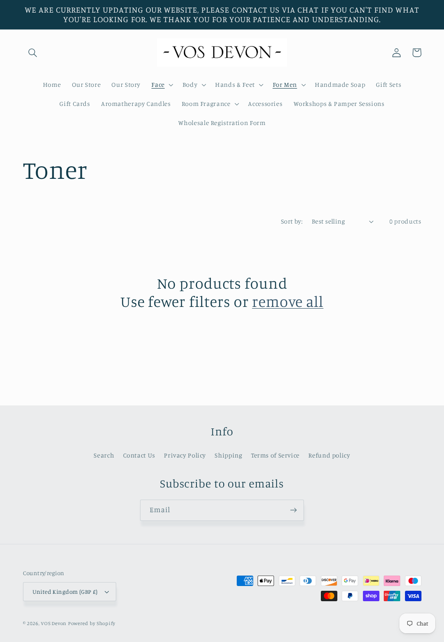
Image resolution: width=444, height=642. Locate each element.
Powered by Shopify (91, 623)
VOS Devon (53, 623)
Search (104, 455)
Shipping (228, 455)
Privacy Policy (185, 455)
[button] (33, 53)
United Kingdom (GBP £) (65, 591)
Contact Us (139, 455)
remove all (287, 301)
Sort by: (292, 221)
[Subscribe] (294, 510)
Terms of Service (275, 455)
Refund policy (329, 455)
